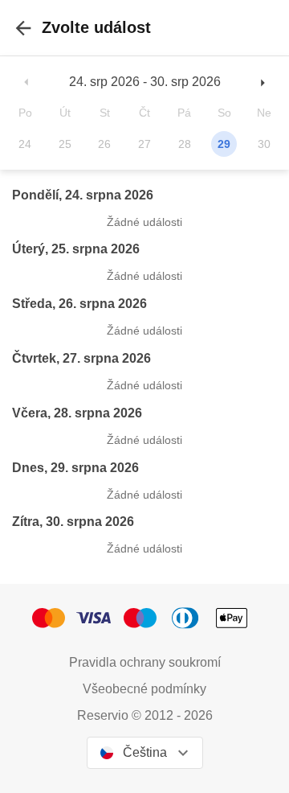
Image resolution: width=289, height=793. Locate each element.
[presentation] (23, 27)
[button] (27, 81)
